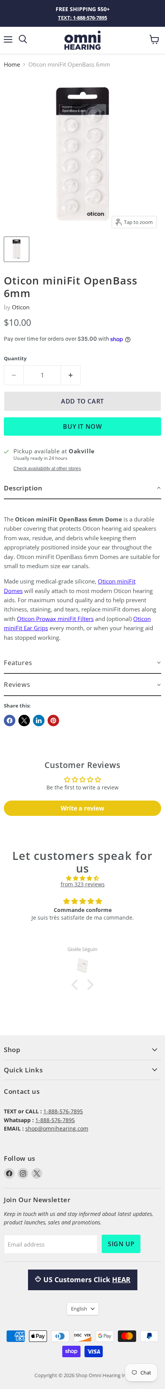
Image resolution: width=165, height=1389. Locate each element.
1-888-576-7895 (63, 1111)
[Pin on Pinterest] (53, 720)
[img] (82, 878)
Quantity (15, 358)
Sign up (121, 1244)
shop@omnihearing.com (56, 1128)
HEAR (121, 1279)
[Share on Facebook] (9, 720)
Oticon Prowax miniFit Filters (55, 619)
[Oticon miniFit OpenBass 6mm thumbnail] (16, 249)
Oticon (21, 307)
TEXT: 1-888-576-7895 (82, 17)
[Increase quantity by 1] (71, 375)
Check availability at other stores (47, 468)
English (79, 1308)
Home (12, 64)
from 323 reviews (83, 884)
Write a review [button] (82, 808)
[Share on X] (24, 720)
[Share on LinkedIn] (39, 720)
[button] (82, 488)
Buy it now (82, 426)
